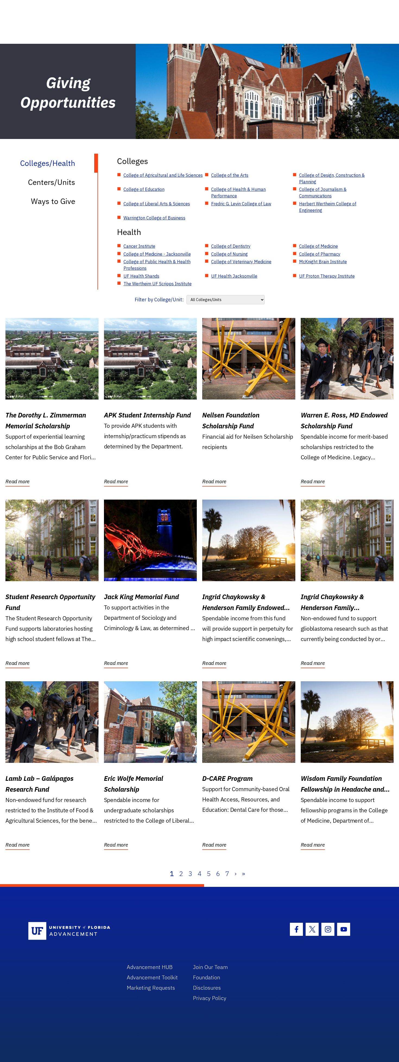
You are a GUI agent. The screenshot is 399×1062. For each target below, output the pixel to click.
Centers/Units (51, 182)
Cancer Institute (139, 246)
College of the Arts (229, 175)
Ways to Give (53, 201)
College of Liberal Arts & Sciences (156, 203)
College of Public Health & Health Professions (157, 265)
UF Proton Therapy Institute (327, 276)
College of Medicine (318, 246)
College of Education (143, 189)
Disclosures (207, 987)
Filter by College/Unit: (159, 299)
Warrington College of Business (154, 218)
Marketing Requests (151, 987)
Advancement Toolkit (152, 977)
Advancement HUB (150, 967)
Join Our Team (210, 967)
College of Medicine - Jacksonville (157, 254)
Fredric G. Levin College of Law (241, 203)
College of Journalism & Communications (323, 193)
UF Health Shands (141, 276)
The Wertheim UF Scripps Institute (157, 283)
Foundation (206, 977)
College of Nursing (229, 254)
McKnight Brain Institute (323, 261)
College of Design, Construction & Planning (332, 178)
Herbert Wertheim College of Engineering (327, 207)
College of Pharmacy (319, 254)
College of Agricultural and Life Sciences (163, 175)
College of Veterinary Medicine (241, 261)
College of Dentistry (231, 246)
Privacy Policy (209, 998)
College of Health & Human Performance (238, 193)
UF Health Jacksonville (234, 276)
